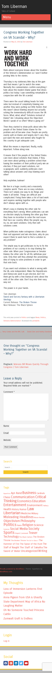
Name (6, 426)
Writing (42, 551)
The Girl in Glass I (32, 540)
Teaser (33, 533)
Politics (24, 317)
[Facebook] (5, 663)
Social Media (19, 529)
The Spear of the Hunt (31, 544)
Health (7, 509)
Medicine (26, 513)
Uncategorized (29, 551)
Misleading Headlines (18, 517)
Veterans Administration (12, 321)
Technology (11, 536)
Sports (8, 532)
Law (30, 508)
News (38, 317)
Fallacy (45, 506)
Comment (9, 392)
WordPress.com (6, 572)
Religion (27, 525)
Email (6, 433)
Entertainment (14, 505)
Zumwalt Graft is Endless (18, 618)
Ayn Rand (16, 493)
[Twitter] (21, 663)
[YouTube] (26, 663)
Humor (23, 509)
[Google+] (11, 663)
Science (39, 525)
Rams (19, 525)
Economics (24, 501)
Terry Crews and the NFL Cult (12, 332)
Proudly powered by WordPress (12, 569)
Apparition (6, 493)
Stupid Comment (21, 533)
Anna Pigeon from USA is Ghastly (22, 597)
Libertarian (12, 513)
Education (39, 501)
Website (7, 440)
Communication (23, 497)
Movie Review (39, 517)
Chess (6, 497)
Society (33, 529)
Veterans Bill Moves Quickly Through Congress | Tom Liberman (25, 365)
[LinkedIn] (16, 663)
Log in (6, 641)
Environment (34, 505)
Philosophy (28, 521)
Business (29, 493)
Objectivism (11, 521)
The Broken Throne (28, 302)
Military (34, 513)
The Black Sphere (25, 537)
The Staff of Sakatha (31, 547)
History (15, 509)
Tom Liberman (14, 6)
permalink (35, 321)
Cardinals (41, 493)
